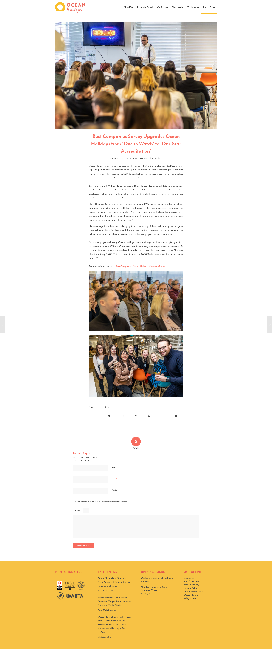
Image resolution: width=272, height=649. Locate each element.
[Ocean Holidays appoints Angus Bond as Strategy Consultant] (2, 324)
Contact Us (189, 578)
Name (114, 467)
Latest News (131, 158)
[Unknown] (136, 75)
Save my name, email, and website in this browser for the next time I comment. (102, 502)
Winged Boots (191, 598)
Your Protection (191, 581)
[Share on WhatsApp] (122, 416)
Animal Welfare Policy (194, 591)
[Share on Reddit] (163, 416)
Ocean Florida (191, 594)
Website (114, 490)
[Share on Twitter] (109, 416)
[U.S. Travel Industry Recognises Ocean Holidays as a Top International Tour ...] (269, 324)
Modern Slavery (191, 584)
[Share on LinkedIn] (149, 416)
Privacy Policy (190, 588)
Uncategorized (144, 158)
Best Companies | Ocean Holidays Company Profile (140, 266)
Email (114, 478)
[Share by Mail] (176, 416)
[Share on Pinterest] (136, 416)
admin (159, 158)
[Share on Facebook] (95, 416)
